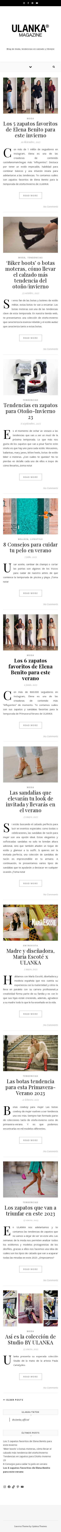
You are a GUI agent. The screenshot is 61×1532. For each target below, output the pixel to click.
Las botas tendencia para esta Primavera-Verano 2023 (30, 1087)
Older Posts (14, 1399)
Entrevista (30, 945)
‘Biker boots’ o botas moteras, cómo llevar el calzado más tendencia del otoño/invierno (30, 274)
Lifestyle (36, 539)
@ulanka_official (20, 1419)
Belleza (23, 539)
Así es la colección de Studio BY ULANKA (30, 1339)
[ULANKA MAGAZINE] (30, 30)
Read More (30, 195)
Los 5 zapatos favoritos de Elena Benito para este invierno (30, 129)
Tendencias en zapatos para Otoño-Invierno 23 (30, 411)
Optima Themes (39, 1526)
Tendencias (35, 257)
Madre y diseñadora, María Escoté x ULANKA (30, 956)
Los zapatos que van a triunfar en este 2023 (30, 1210)
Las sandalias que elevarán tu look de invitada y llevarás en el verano (30, 801)
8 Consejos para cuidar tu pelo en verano (30, 547)
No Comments (50, 206)
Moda (30, 118)
